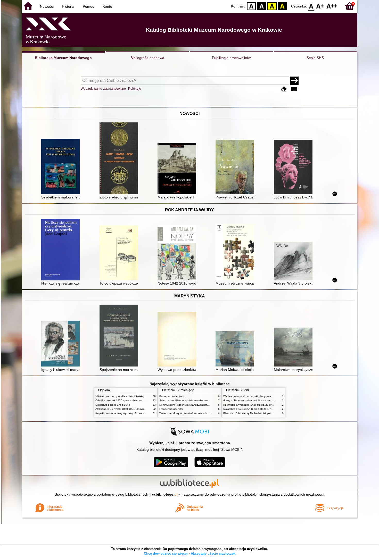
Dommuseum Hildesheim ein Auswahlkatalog (185, 404)
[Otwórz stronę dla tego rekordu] (62, 167)
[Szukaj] (294, 81)
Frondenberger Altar (171, 408)
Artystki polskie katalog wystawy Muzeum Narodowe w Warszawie (134, 413)
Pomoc (88, 6)
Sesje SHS (315, 58)
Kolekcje (134, 88)
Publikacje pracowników (231, 58)
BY (282, 6)
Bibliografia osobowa (147, 58)
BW (261, 6)
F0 (311, 6)
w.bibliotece (165, 494)
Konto (107, 6)
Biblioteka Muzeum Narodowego (63, 58)
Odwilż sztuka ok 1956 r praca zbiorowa (119, 400)
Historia (68, 6)
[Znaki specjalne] (294, 89)
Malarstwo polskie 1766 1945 (112, 404)
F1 (320, 6)
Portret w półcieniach (171, 396)
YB (272, 6)
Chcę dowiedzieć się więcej (166, 553)
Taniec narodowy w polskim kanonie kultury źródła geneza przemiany (200, 413)
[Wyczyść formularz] (284, 89)
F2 (331, 6)
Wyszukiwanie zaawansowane (103, 88)
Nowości (47, 6)
